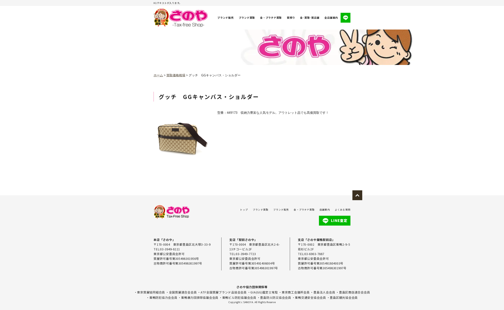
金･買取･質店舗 (309, 17)
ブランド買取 (247, 17)
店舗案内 (325, 209)
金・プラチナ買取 (271, 17)
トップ (244, 209)
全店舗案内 (331, 17)
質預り (291, 17)
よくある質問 (342, 209)
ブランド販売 (225, 17)
